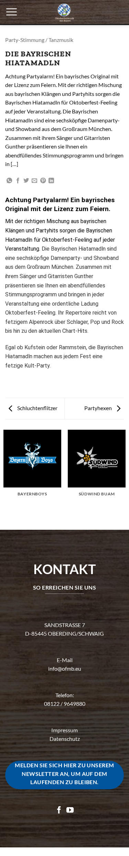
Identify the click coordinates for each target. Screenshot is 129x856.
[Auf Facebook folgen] (59, 810)
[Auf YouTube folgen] (70, 810)
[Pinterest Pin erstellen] (43, 181)
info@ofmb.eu (64, 668)
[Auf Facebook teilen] (18, 181)
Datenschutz (65, 738)
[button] (11, 12)
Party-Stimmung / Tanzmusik (39, 39)
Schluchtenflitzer (36, 408)
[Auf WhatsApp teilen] (9, 181)
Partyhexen (98, 408)
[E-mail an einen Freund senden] (34, 181)
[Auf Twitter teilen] (26, 181)
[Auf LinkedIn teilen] (51, 181)
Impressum (64, 730)
